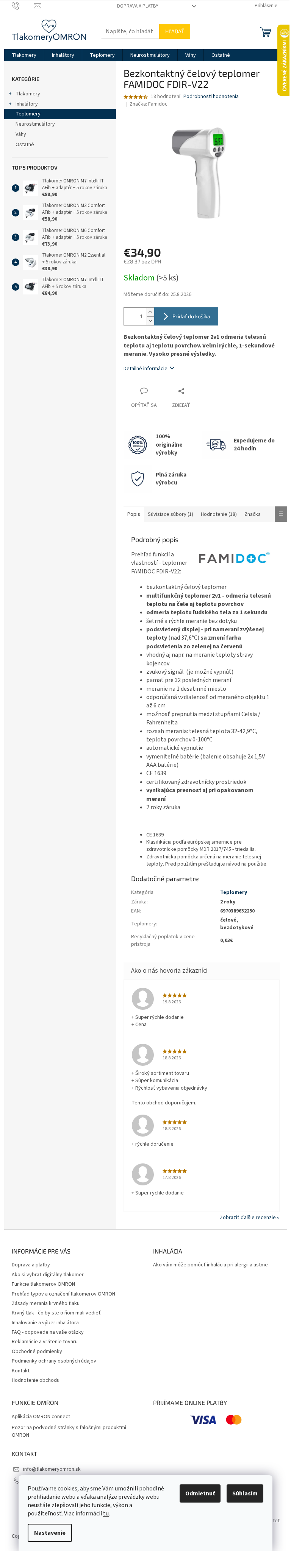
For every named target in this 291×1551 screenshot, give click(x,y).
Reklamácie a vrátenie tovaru (45, 1341)
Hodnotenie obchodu (35, 1380)
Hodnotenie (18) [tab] (219, 514)
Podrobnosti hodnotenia (211, 96)
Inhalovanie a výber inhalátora (45, 1323)
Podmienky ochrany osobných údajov (54, 1361)
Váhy (21, 134)
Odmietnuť (200, 1493)
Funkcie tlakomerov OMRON (43, 1284)
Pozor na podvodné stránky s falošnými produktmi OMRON (69, 1431)
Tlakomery (28, 94)
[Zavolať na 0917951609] (23, 5)
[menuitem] (24, 55)
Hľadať (174, 31)
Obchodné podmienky (37, 1351)
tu (106, 1513)
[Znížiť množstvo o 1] (150, 320)
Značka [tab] (252, 514)
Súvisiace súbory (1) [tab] (170, 514)
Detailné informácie (145, 368)
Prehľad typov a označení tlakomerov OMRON (63, 1294)
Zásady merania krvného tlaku (46, 1303)
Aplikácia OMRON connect (41, 1416)
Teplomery (28, 114)
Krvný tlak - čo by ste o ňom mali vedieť (56, 1313)
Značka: (148, 104)
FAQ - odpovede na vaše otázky (48, 1332)
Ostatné (25, 144)
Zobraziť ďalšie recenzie (248, 1217)
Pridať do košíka (191, 316)
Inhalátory (27, 104)
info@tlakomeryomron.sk (52, 1469)
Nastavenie (50, 1533)
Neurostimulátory (35, 124)
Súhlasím (245, 1493)
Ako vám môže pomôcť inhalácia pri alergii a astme (210, 1265)
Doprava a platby (137, 6)
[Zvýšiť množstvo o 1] (150, 312)
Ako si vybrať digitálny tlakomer (48, 1274)
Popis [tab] (133, 514)
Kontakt (21, 1371)
